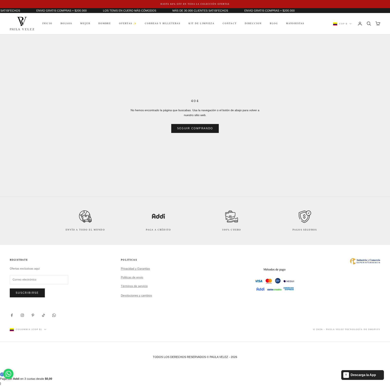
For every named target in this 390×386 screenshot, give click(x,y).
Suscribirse (27, 292)
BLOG (274, 23)
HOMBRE (104, 23)
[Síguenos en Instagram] (22, 315)
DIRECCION (253, 23)
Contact (230, 23)
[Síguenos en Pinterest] (33, 315)
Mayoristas (295, 23)
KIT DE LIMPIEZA (201, 23)
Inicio (47, 23)
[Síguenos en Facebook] (12, 315)
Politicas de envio (132, 277)
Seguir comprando (195, 128)
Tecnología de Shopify (362, 329)
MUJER (85, 23)
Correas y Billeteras (162, 23)
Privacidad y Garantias (135, 268)
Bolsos (66, 23)
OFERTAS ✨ (128, 23)
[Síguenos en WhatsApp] (54, 315)
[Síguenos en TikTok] (43, 315)
